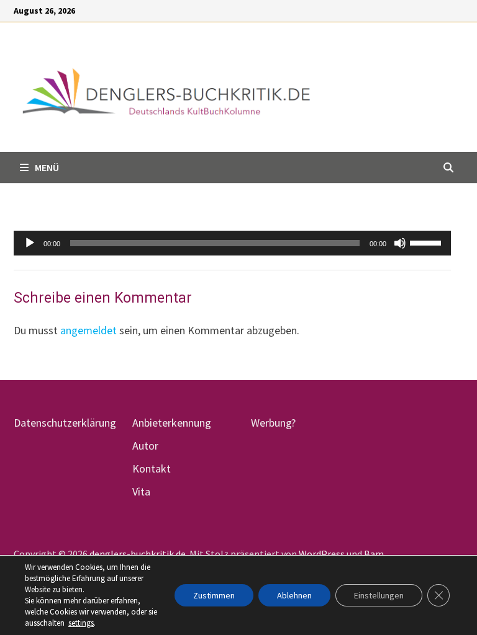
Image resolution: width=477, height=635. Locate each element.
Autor (145, 445)
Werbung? (273, 422)
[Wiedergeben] (30, 243)
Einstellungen (379, 595)
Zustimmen (214, 595)
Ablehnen (294, 595)
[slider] (427, 242)
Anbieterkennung (171, 422)
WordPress (322, 554)
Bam (374, 554)
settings (81, 623)
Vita (141, 491)
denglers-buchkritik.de (137, 554)
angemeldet (88, 330)
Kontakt (151, 468)
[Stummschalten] (400, 243)
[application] (232, 243)
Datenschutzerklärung (65, 422)
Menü (47, 167)
